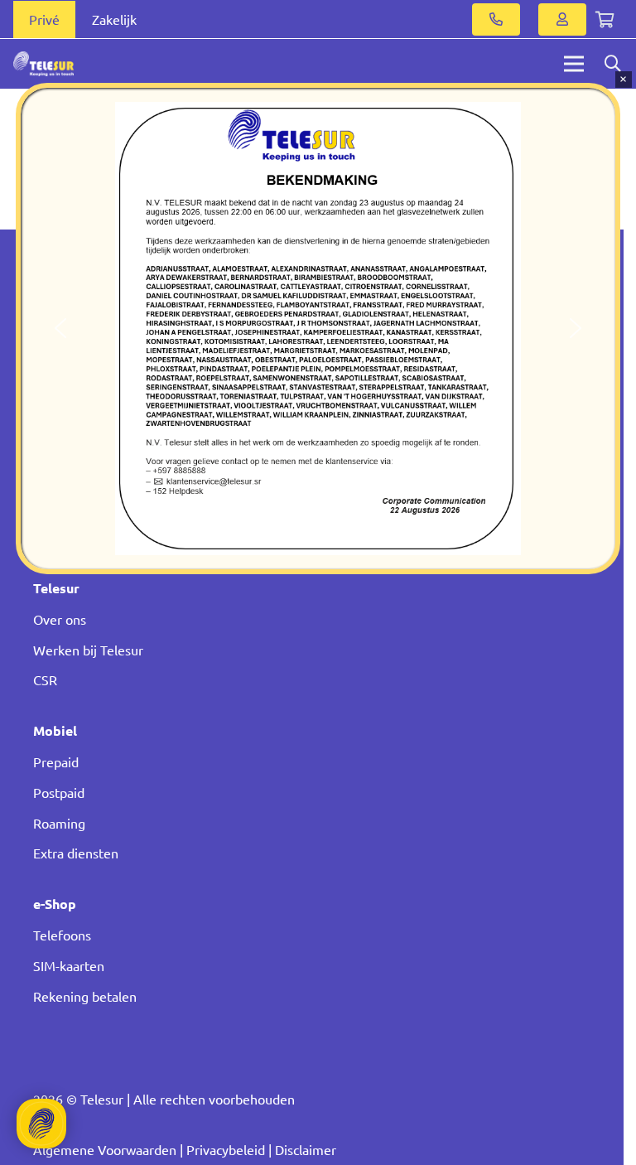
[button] (60, 328)
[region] (318, 328)
